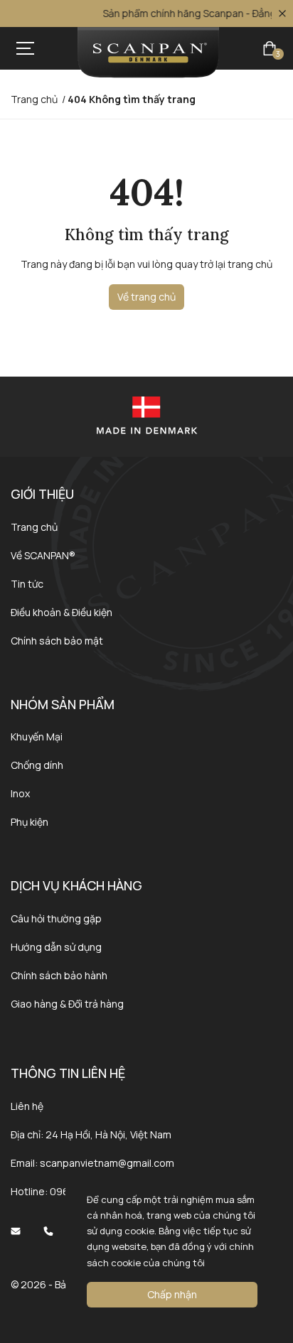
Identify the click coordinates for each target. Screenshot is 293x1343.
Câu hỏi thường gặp (56, 918)
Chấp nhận (172, 1294)
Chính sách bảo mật (57, 640)
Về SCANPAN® (43, 555)
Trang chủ (34, 527)
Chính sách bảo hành (59, 975)
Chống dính (37, 765)
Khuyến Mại (37, 736)
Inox (20, 793)
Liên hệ (27, 1106)
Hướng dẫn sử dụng (56, 947)
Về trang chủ (146, 296)
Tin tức (27, 583)
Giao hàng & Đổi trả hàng (67, 1003)
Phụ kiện (29, 822)
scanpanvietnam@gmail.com (107, 1163)
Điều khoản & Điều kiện (61, 612)
